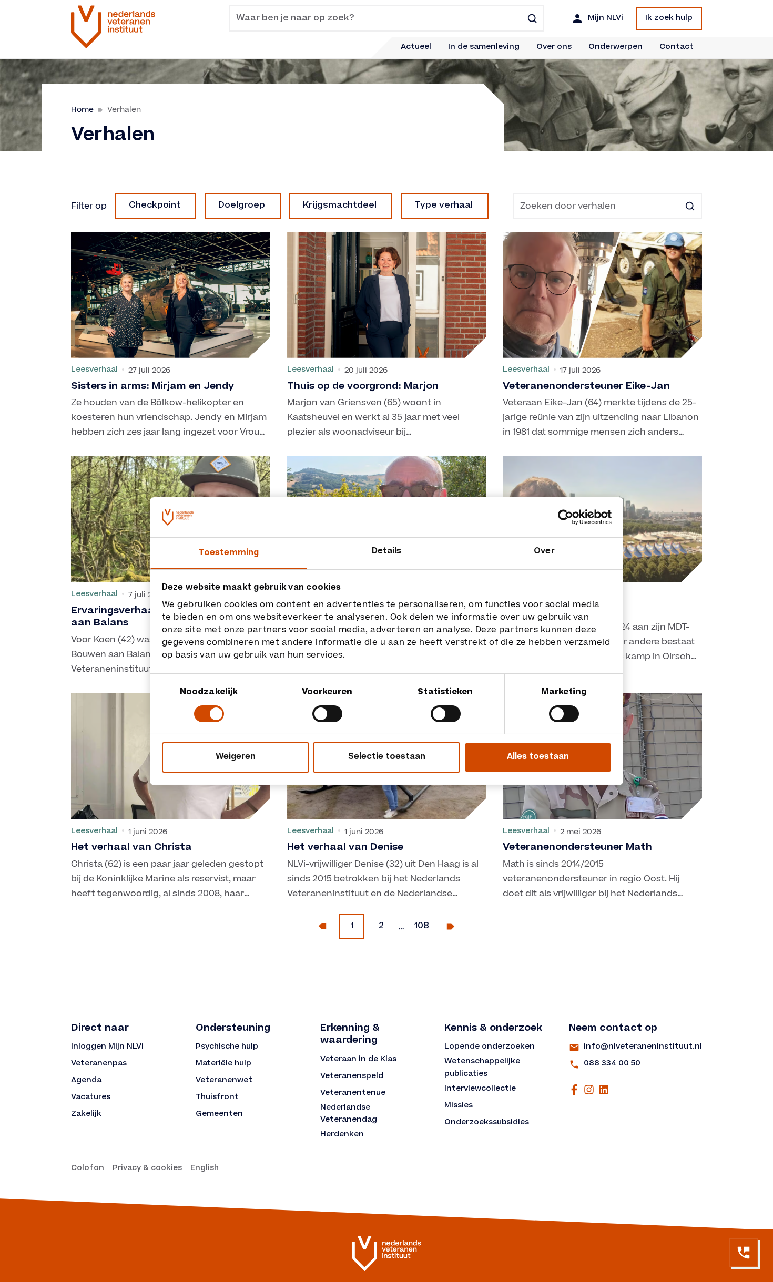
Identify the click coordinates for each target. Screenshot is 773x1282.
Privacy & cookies (147, 1168)
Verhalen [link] (124, 109)
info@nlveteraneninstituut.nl (643, 1047)
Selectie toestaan (386, 757)
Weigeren (236, 757)
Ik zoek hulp (669, 18)
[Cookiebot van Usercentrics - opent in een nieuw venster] (566, 517)
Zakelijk (86, 1114)
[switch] (327, 713)
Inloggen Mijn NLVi (107, 1047)
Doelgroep (241, 205)
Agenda (86, 1080)
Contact (676, 47)
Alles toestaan (538, 757)
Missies (458, 1106)
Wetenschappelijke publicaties (483, 1068)
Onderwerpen (615, 47)
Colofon (87, 1168)
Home (82, 109)
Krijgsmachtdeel (340, 205)
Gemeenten (219, 1114)
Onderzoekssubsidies (486, 1122)
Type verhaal (443, 205)
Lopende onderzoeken (489, 1047)
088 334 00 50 (612, 1064)
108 (421, 926)
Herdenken (342, 1135)
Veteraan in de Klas (358, 1059)
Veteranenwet (224, 1080)
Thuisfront (217, 1097)
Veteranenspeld (351, 1076)
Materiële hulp (223, 1064)
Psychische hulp (227, 1047)
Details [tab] (387, 552)
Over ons (554, 47)
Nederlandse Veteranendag (348, 1114)
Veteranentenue (352, 1093)
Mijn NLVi (605, 18)
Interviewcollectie (480, 1089)
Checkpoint (154, 205)
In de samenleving (484, 47)
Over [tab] (544, 552)
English (204, 1168)
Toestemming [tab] (228, 553)
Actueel (416, 47)
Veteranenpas (99, 1064)
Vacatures (90, 1097)
